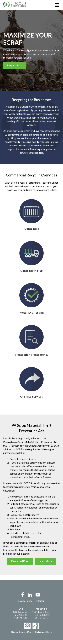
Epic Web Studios (45, 632)
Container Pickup (31, 270)
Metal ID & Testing (32, 312)
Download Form (20, 561)
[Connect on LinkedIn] (30, 594)
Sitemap (40, 600)
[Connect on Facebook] (22, 594)
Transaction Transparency (31, 354)
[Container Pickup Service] (31, 264)
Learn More (45, 561)
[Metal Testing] (31, 306)
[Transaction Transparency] (31, 348)
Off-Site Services (31, 396)
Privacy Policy (24, 600)
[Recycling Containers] (31, 222)
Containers (31, 228)
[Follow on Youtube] (38, 594)
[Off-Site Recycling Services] (31, 390)
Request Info (14, 65)
